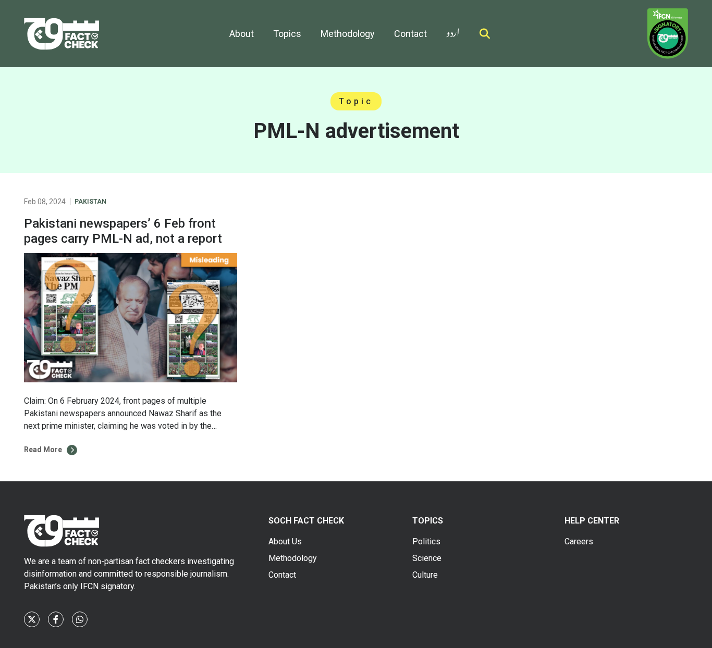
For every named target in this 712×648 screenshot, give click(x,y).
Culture (425, 575)
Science (426, 558)
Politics (426, 541)
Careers (578, 541)
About (241, 33)
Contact (410, 33)
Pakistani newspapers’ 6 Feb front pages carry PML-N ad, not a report (123, 231)
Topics (287, 33)
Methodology (348, 33)
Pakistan (90, 201)
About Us (285, 541)
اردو (453, 30)
